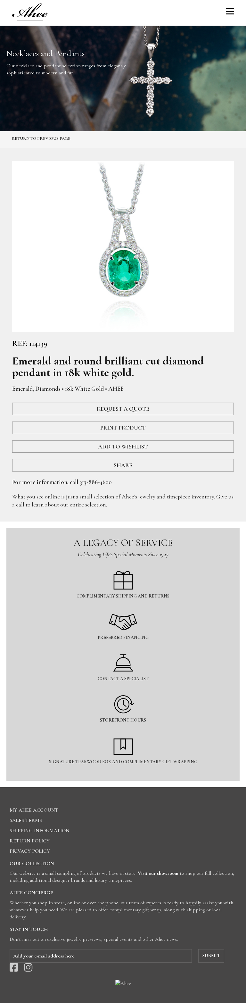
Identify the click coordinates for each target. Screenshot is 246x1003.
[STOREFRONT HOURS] (123, 691)
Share (123, 465)
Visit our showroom (158, 873)
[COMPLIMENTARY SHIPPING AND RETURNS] (123, 567)
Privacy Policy (30, 851)
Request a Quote (123, 408)
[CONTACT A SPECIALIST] (123, 650)
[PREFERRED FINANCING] (123, 608)
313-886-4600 (95, 482)
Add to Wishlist (123, 446)
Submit (211, 955)
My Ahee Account (34, 810)
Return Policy (30, 841)
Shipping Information (40, 830)
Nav (230, 11)
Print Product (123, 427)
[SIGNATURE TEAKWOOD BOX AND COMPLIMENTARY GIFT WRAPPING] (123, 733)
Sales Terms (26, 820)
